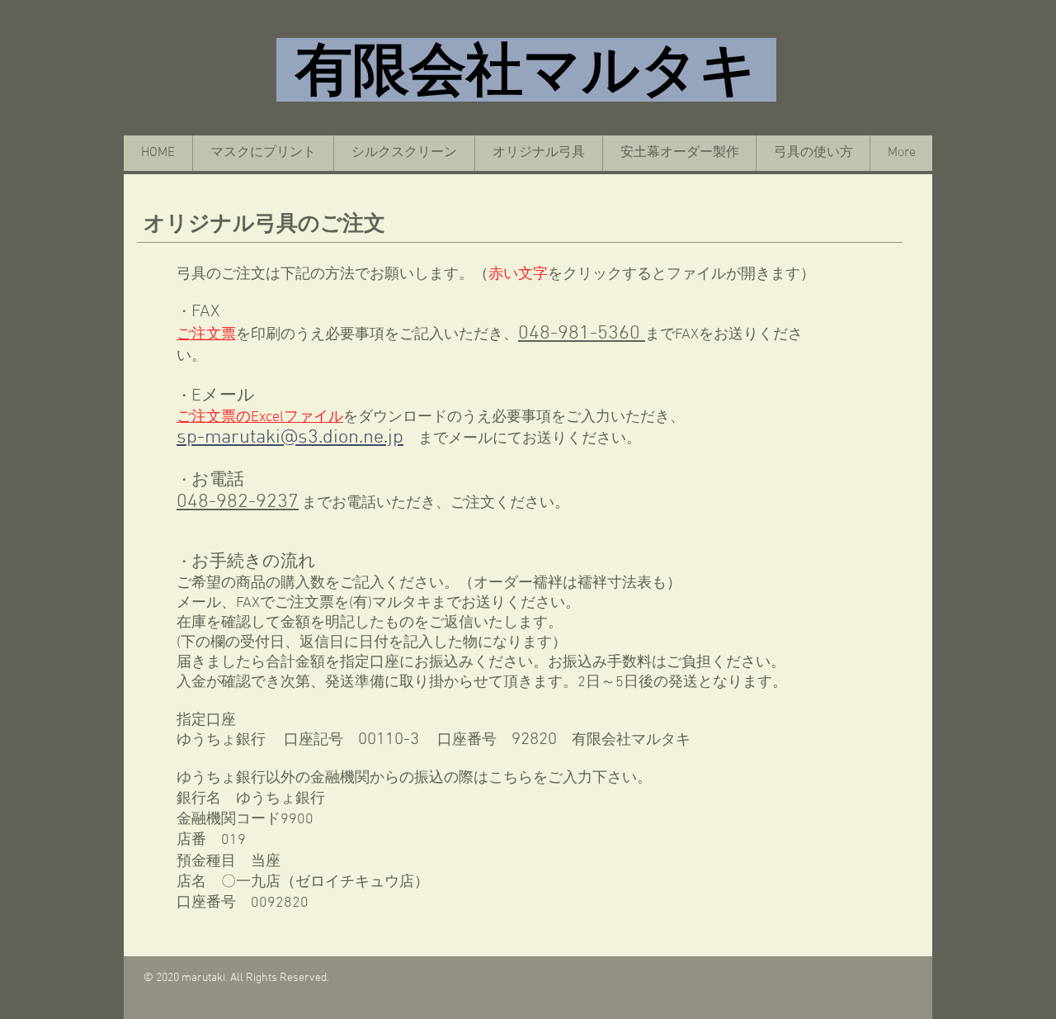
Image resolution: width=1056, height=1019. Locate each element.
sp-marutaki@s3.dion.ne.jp (290, 437)
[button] (813, 153)
